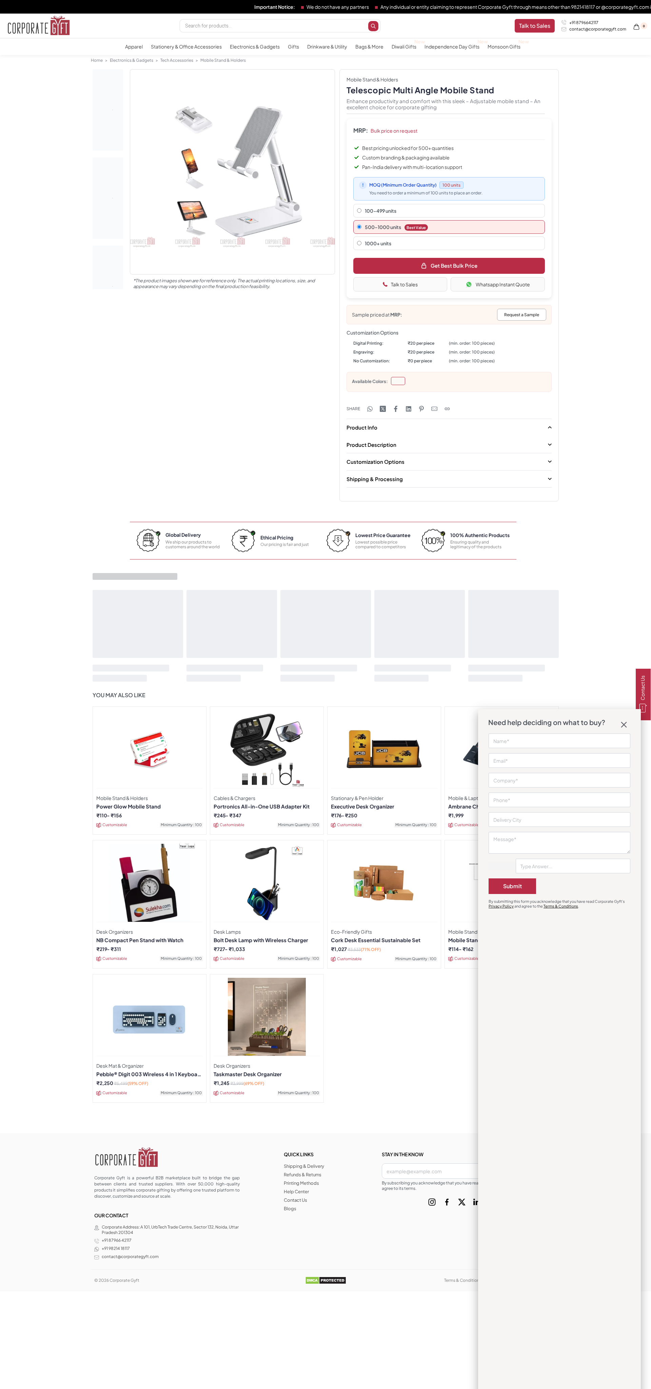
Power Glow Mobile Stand (128, 806)
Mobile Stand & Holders (223, 60)
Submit (512, 886)
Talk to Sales (404, 284)
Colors (379, 381)
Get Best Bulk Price (454, 265)
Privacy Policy (501, 906)
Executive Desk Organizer (362, 806)
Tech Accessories (176, 60)
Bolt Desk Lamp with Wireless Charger (261, 940)
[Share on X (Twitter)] (383, 409)
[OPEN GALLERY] (232, 171)
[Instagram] (432, 1202)
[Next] (316, 179)
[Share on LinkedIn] (409, 409)
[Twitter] (462, 1202)
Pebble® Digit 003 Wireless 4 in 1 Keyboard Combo (149, 1074)
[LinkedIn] (477, 1202)
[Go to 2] (108, 198)
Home (97, 60)
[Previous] (148, 179)
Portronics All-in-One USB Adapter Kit (262, 806)
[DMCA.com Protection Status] (325, 1279)
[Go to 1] (108, 110)
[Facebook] (447, 1202)
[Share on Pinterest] (421, 409)
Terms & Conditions (561, 906)
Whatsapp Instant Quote (503, 284)
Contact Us (642, 688)
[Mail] (434, 409)
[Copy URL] (447, 409)
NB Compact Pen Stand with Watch (139, 940)
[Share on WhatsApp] (370, 409)
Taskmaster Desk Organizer (248, 1074)
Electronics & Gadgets (131, 60)
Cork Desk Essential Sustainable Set (375, 940)
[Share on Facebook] (396, 409)
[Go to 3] (108, 286)
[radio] (398, 381)
